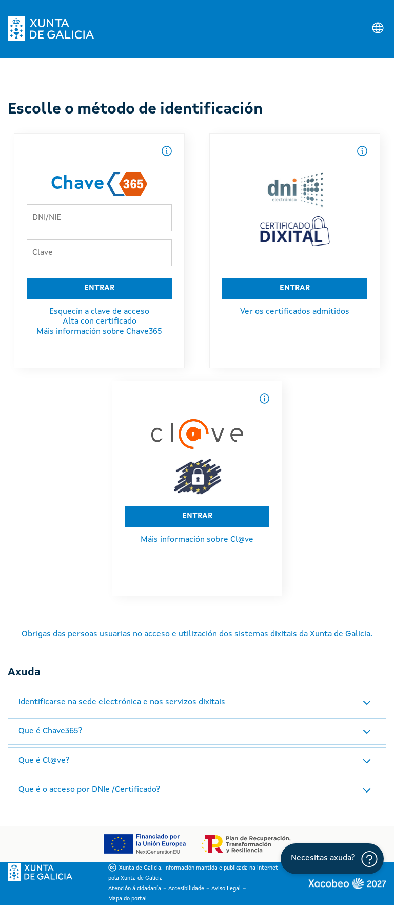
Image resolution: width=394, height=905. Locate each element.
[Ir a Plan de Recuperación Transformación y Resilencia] (246, 844)
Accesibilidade (186, 889)
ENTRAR (99, 288)
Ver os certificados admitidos (294, 312)
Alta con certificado (99, 321)
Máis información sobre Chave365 (99, 332)
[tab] (197, 702)
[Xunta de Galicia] (51, 29)
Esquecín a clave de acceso (99, 312)
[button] (197, 702)
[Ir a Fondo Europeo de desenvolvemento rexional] (144, 844)
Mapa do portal (127, 899)
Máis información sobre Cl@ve (197, 540)
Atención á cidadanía (134, 889)
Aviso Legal (226, 889)
